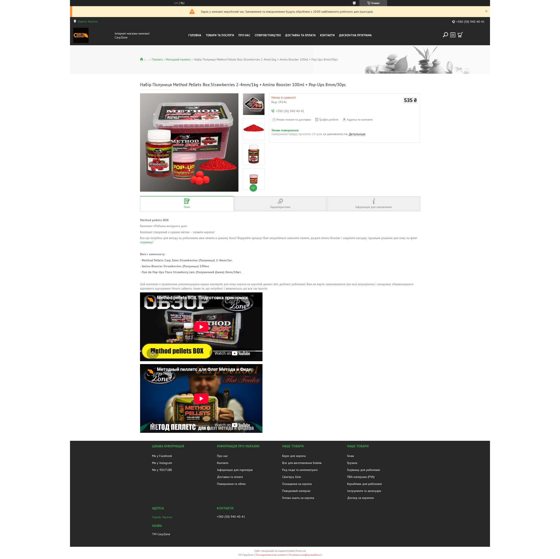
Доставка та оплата (230, 477)
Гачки (350, 456)
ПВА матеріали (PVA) (360, 477)
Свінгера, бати (291, 477)
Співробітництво (268, 35)
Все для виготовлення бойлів (302, 463)
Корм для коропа (294, 456)
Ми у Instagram (162, 463)
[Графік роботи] (452, 34)
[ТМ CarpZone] (92, 35)
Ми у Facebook (162, 456)
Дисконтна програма (355, 35)
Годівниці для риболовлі (363, 470)
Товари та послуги (220, 35)
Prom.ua (301, 550)
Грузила (352, 463)
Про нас (244, 35)
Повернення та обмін (231, 484)
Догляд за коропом (360, 498)
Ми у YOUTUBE (162, 470)
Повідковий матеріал (296, 491)
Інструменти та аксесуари (364, 491)
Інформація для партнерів (235, 470)
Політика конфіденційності (305, 554)
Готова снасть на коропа (298, 498)
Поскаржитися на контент (271, 554)
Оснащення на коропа (297, 484)
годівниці (146, 242)
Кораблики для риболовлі (364, 484)
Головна (194, 35)
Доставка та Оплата (300, 35)
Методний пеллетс (178, 59)
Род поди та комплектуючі (300, 470)
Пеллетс (157, 59)
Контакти (327, 35)
